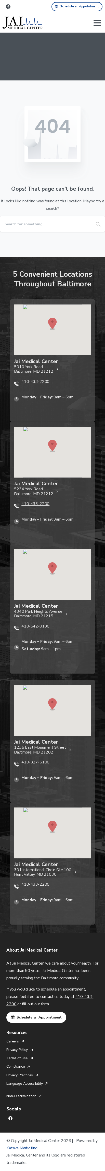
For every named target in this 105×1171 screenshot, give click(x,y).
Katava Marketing (21, 1148)
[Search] (98, 224)
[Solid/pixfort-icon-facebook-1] (10, 1118)
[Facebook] (8, 6)
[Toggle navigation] (97, 23)
